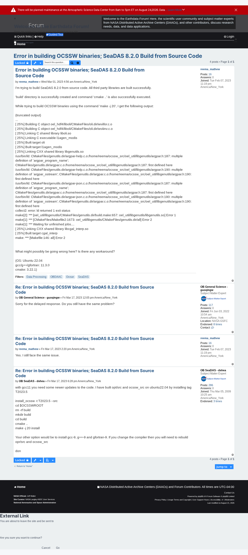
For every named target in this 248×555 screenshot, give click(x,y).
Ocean (70, 276)
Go (58, 547)
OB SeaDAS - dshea (213, 370)
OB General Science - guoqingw (39, 297)
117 (211, 305)
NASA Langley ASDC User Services (40, 499)
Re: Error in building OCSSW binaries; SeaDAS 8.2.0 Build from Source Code (84, 290)
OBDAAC (56, 276)
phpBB (200, 496)
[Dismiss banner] (236, 10)
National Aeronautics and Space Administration (35, 503)
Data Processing (36, 276)
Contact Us (229, 493)
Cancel (46, 547)
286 (211, 385)
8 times (217, 324)
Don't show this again (25, 42)
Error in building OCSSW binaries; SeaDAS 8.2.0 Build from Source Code (108, 56)
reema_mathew (210, 69)
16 (210, 74)
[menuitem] (149, 487)
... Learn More (173, 9)
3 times (217, 401)
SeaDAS (83, 276)
